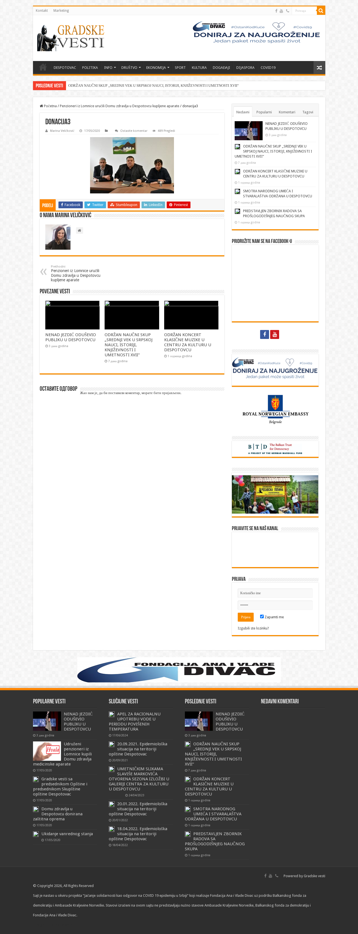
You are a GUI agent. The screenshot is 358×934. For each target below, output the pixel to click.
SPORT (180, 67)
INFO (108, 67)
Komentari (287, 112)
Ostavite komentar (133, 131)
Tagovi (307, 112)
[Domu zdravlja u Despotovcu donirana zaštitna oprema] (36, 809)
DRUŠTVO (129, 67)
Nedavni (242, 112)
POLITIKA (90, 67)
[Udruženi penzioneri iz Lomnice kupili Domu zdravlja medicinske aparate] (47, 750)
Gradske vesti (314, 876)
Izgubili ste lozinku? (253, 628)
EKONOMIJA (156, 67)
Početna (50, 106)
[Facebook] (276, 11)
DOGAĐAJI (221, 67)
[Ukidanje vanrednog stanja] (36, 834)
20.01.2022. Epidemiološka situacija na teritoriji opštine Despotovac (138, 808)
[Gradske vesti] (72, 38)
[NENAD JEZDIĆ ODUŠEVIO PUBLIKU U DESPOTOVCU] (47, 721)
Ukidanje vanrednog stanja (67, 833)
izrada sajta (63, 925)
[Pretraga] (321, 10)
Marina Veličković (62, 131)
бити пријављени (167, 393)
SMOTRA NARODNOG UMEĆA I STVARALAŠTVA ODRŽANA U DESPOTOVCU (213, 813)
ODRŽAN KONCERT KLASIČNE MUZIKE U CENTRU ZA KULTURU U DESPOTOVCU (187, 342)
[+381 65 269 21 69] (288, 11)
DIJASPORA (245, 67)
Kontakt (42, 11)
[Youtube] (281, 11)
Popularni (264, 112)
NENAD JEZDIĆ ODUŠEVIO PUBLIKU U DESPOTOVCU (70, 337)
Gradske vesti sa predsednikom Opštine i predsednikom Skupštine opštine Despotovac (60, 786)
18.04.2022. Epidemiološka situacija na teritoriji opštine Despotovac (138, 833)
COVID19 (268, 67)
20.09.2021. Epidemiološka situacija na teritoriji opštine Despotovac (138, 749)
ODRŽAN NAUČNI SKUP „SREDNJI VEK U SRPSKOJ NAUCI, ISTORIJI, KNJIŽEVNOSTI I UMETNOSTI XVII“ (153, 85)
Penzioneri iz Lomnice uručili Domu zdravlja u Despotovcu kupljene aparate (119, 106)
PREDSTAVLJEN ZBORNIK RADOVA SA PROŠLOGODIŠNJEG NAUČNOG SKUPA (215, 841)
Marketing (61, 11)
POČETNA (43, 67)
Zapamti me (274, 617)
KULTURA (199, 67)
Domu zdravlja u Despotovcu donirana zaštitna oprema (58, 813)
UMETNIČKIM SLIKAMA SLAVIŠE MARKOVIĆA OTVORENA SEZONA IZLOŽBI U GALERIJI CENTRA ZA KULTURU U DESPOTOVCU (139, 779)
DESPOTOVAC (65, 67)
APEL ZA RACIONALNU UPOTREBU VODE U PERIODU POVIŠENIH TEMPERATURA (135, 721)
